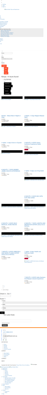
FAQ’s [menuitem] (6, 392)
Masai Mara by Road (5, 35)
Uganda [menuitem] (6, 371)
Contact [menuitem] (3, 390)
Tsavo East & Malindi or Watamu (7, 32)
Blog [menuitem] (3, 393)
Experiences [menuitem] (4, 368)
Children (4, 308)
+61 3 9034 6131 (8, 332)
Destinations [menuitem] (4, 369)
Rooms (3, 300)
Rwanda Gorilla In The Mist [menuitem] (10, 378)
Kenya (5, 344)
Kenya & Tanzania (7, 349)
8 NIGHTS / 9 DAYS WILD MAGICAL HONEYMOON (9, 223)
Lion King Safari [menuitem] (8, 382)
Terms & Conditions (25, 365)
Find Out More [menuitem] (8, 387)
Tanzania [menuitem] (6, 374)
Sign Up (4, 6)
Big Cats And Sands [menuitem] (9, 381)
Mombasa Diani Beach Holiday (7, 34)
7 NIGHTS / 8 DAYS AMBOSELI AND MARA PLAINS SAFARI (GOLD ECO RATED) (11, 253)
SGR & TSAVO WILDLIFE (6, 30)
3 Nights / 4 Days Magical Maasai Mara (34, 116)
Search (4, 65)
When (2, 57)
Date (6, 68)
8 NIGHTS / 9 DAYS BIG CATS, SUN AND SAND (33, 197)
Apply (2, 312)
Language (7, 93)
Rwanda (5, 345)
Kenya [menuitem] (6, 370)
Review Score (8, 86)
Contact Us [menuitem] (7, 391)
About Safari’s (6, 353)
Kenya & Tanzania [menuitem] (8, 375)
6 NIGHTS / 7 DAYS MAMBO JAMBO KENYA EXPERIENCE (10, 170)
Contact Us (6, 355)
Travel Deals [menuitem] (4, 376)
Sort (6, 70)
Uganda (5, 346)
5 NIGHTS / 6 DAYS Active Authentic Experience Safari (32, 143)
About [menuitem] (3, 385)
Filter (6, 73)
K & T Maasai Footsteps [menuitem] (9, 380)
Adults (3, 304)
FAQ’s (5, 356)
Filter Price (7, 83)
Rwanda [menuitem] (6, 373)
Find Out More (7, 354)
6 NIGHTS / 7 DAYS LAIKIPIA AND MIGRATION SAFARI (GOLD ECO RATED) (34, 224)
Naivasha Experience (5, 31)
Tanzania (5, 348)
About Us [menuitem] (6, 389)
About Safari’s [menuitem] (7, 386)
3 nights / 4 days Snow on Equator (11, 142)
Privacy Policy (19, 365)
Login (3, 5)
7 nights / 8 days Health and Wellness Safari (32, 252)
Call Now (4, 4)
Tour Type (7, 88)
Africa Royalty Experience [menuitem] (10, 379)
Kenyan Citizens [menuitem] (5, 384)
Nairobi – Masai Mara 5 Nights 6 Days (10, 116)
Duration (7, 91)
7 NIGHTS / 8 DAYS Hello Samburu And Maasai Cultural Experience (34, 278)
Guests (2, 62)
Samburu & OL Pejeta (5, 36)
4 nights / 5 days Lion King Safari (34, 171)
